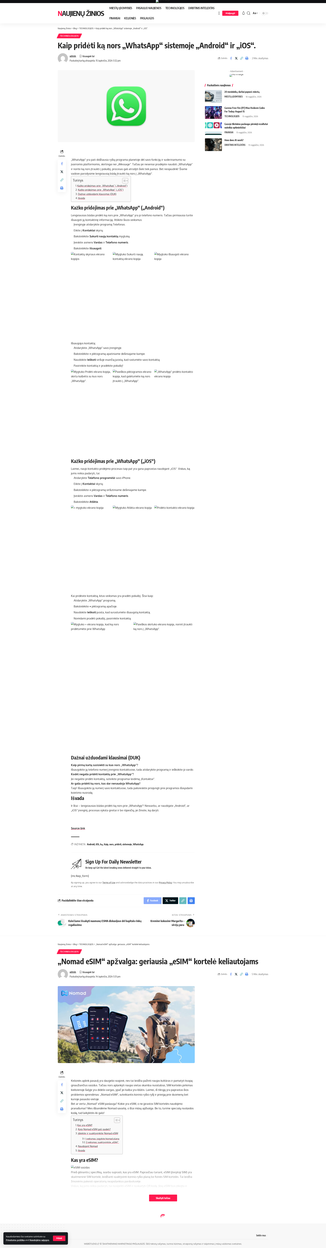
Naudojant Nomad (88, 1146)
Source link (78, 828)
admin (73, 55)
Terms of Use (108, 882)
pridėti (118, 844)
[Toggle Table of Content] (123, 181)
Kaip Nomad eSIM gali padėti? (94, 1129)
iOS (97, 844)
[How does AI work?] (213, 144)
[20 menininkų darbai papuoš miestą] (213, 96)
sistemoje (127, 844)
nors (111, 844)
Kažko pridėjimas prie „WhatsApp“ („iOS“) (100, 189)
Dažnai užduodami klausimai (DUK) (97, 193)
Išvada (81, 198)
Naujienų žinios (81, 13)
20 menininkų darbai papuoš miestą (242, 91)
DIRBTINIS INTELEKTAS (234, 145)
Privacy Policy (165, 882)
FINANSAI (228, 132)
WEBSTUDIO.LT (91, 1243)
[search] (248, 13)
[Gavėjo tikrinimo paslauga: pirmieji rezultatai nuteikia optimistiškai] (213, 128)
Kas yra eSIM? (84, 1125)
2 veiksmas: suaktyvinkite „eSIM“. (102, 1142)
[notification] (243, 13)
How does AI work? (233, 140)
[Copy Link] (241, 58)
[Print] (246, 58)
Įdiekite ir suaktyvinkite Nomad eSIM (98, 1133)
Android (91, 844)
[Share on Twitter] (236, 58)
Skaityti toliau (163, 1198)
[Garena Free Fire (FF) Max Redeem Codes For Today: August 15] (213, 112)
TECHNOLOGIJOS (69, 36)
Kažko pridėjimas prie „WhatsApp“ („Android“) (102, 185)
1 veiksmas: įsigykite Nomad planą (102, 1138)
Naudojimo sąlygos (39, 1240)
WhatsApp (138, 844)
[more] (219, 13)
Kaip (106, 844)
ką (101, 844)
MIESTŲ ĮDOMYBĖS (233, 96)
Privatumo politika (15, 1240)
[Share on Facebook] (231, 58)
